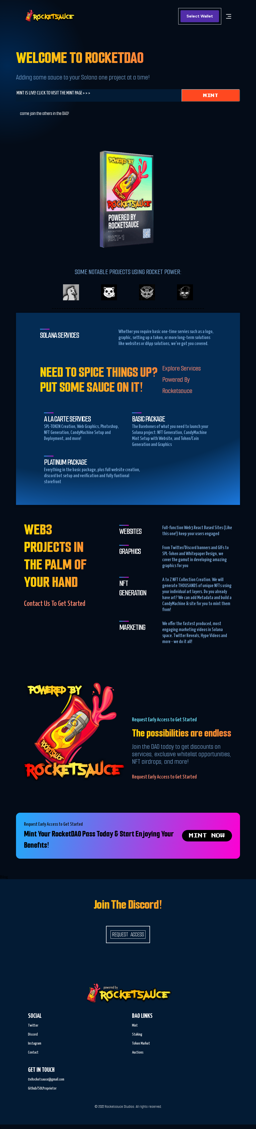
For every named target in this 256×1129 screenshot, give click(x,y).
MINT (210, 95)
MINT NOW (207, 835)
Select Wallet (199, 16)
